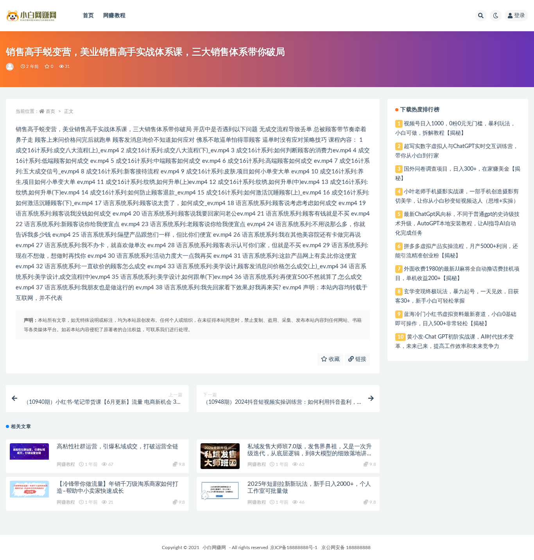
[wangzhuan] (10, 67)
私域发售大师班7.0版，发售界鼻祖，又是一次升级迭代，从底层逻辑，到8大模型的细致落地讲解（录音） (310, 454)
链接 (360, 359)
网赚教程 (114, 15)
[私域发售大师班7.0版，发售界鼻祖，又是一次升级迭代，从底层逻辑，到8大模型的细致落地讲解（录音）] (220, 459)
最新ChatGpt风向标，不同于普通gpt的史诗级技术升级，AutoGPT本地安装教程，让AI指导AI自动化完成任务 (457, 224)
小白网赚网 (214, 547)
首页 (88, 15)
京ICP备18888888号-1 (293, 547)
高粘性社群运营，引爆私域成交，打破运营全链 (117, 446)
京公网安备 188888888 (346, 547)
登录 (519, 15)
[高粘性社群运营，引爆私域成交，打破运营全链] (29, 451)
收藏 (333, 359)
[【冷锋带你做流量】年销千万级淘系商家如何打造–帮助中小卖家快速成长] (29, 489)
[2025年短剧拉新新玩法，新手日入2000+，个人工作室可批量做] (220, 490)
